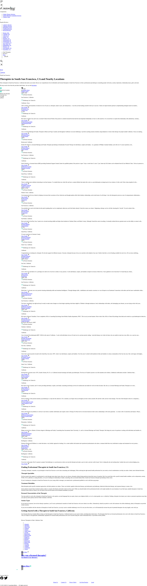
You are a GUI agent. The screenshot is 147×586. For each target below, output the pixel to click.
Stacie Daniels (24, 149)
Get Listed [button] (7, 57)
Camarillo (26, 545)
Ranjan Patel (24, 448)
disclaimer (34, 85)
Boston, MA (6, 33)
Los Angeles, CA (7, 42)
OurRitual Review (7, 29)
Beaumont (26, 536)
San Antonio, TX (7, 48)
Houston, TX (6, 38)
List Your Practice (84, 582)
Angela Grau (24, 110)
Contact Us (63, 582)
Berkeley (26, 539)
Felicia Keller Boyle (26, 295)
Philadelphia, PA (7, 45)
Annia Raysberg (25, 321)
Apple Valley (27, 531)
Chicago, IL (6, 35)
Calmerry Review (7, 25)
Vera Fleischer (24, 390)
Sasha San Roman (25, 339)
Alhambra (26, 525)
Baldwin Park (27, 535)
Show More (24, 552)
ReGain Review (7, 30)
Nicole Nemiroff (25, 239)
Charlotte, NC (6, 34)
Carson (26, 549)
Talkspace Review (7, 26)
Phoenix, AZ (6, 46)
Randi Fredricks (25, 257)
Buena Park (27, 542)
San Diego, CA (7, 49)
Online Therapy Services (9, 14)
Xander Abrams (25, 358)
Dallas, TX (5, 37)
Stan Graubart (24, 377)
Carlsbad (26, 546)
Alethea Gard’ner (25, 186)
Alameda (26, 524)
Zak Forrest (24, 199)
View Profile (24, 107)
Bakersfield (27, 534)
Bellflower (26, 538)
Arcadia (26, 532)
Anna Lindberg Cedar (26, 403)
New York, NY (6, 44)
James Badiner (24, 226)
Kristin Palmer (24, 136)
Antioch (26, 529)
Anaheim (26, 528)
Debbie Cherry (24, 91)
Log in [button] (6, 56)
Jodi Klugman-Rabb (26, 123)
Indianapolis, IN (7, 40)
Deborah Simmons (25, 435)
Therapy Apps (6, 17)
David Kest (24, 276)
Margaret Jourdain (25, 168)
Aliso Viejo (27, 527)
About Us (55, 582)
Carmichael (27, 547)
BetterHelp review (7, 27)
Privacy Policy (72, 582)
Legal (92, 582)
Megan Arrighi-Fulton (26, 416)
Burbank (26, 543)
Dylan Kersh (24, 212)
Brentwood (27, 540)
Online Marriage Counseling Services (12, 15)
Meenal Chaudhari (25, 308)
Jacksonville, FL (7, 41)
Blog (4, 55)
